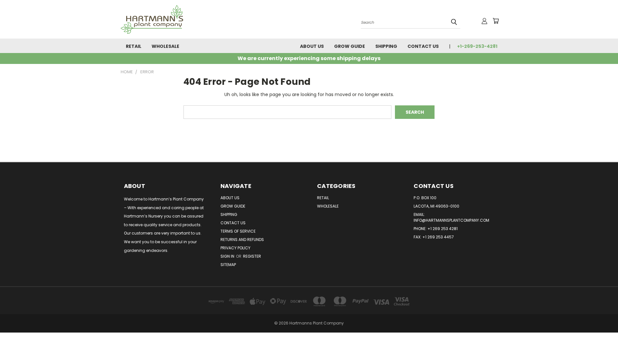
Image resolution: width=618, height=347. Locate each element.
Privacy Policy (235, 248)
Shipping (386, 46)
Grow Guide (349, 46)
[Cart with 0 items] (495, 21)
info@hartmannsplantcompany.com (451, 220)
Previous (601, 327)
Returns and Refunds (242, 239)
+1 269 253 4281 (442, 228)
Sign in (227, 256)
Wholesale (165, 46)
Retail (133, 46)
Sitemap (228, 264)
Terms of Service (238, 231)
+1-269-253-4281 (477, 46)
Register (252, 256)
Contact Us (423, 46)
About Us (312, 46)
